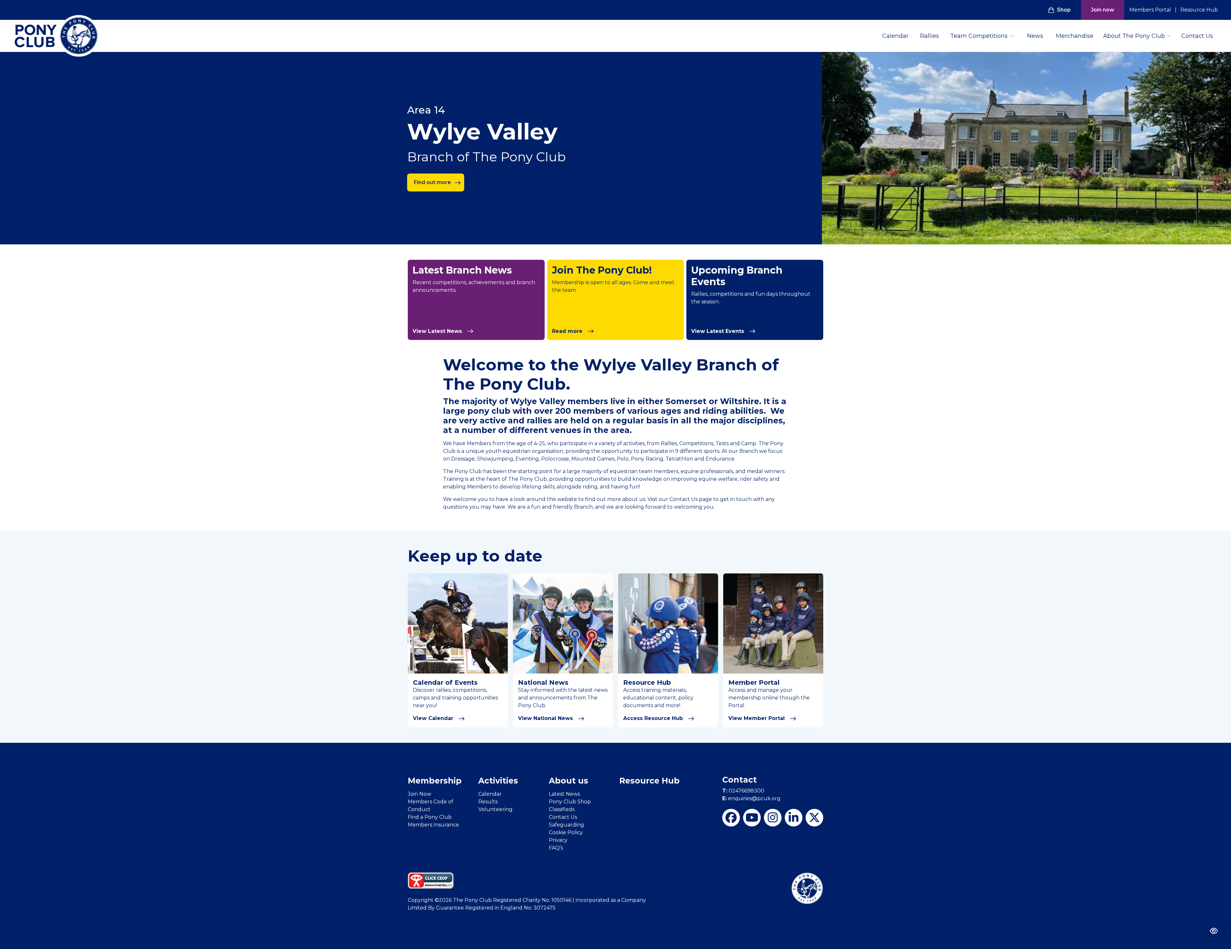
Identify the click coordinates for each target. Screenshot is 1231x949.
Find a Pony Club (430, 817)
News (1035, 35)
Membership (435, 780)
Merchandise (1074, 35)
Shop (1064, 10)
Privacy (558, 840)
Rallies (929, 35)
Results (488, 802)
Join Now (419, 794)
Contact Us (1197, 35)
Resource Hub (1199, 10)
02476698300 (743, 791)
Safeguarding (566, 825)
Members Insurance (433, 825)
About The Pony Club (1134, 35)
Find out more (432, 182)
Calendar (895, 35)
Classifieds (561, 809)
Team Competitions (979, 35)
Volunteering (495, 809)
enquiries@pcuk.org (751, 798)
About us (568, 780)
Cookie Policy (566, 832)
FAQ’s (556, 848)
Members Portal (1150, 10)
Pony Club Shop (570, 802)
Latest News (564, 794)
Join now (1102, 10)
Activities (498, 780)
